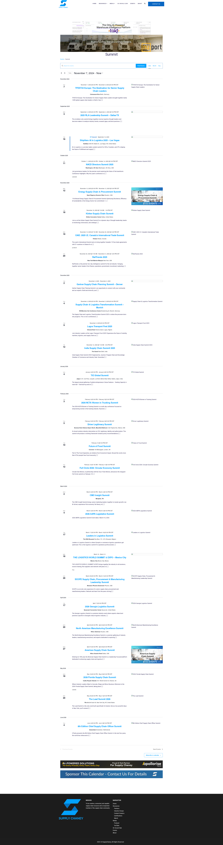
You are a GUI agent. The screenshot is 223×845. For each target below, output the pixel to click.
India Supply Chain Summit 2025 (99, 347)
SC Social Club (123, 3)
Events (132, 3)
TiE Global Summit (100, 375)
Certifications (118, 816)
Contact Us (156, 4)
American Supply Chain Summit (100, 650)
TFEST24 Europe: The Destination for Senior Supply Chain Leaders (99, 89)
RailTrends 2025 (99, 257)
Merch (116, 818)
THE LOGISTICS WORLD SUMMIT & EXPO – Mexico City (99, 557)
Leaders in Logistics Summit (99, 535)
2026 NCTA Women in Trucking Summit (99, 402)
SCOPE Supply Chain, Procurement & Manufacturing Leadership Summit (99, 581)
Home (94, 3)
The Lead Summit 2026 (99, 699)
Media (112, 3)
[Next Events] (65, 73)
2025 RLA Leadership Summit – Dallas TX (99, 115)
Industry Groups (119, 811)
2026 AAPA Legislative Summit (99, 513)
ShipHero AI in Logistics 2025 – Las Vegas (99, 140)
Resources (102, 3)
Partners (116, 808)
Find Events (141, 66)
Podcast (116, 823)
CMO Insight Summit (99, 495)
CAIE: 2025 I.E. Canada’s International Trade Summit (99, 235)
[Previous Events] (61, 73)
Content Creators (119, 813)
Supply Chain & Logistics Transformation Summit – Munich (100, 306)
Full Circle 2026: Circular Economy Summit (100, 467)
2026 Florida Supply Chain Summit (99, 677)
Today (69, 73)
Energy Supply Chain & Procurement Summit (99, 191)
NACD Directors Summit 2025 (99, 164)
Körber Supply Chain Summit (99, 213)
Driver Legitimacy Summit (100, 424)
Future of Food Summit (100, 446)
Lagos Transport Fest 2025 (99, 326)
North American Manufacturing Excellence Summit (99, 628)
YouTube (116, 825)
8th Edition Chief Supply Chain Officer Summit (100, 726)
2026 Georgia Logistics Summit (99, 606)
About (140, 3)
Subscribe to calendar (152, 755)
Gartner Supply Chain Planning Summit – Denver (100, 284)
